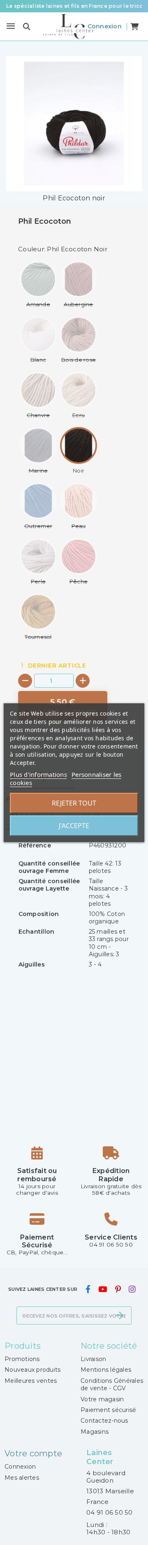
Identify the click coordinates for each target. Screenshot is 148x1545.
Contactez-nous (104, 1420)
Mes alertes (22, 1477)
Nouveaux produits (32, 1369)
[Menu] (10, 26)
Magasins (95, 1431)
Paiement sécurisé (108, 1410)
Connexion (20, 1466)
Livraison (93, 1359)
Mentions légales (106, 1369)
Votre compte (33, 1453)
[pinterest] (118, 1289)
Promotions (22, 1359)
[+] (83, 681)
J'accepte (74, 825)
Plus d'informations (38, 774)
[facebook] (87, 1289)
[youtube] (103, 1289)
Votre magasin (102, 1399)
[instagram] (132, 1289)
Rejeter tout (74, 803)
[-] (25, 681)
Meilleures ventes (31, 1380)
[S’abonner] (120, 1315)
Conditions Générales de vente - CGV (112, 1384)
